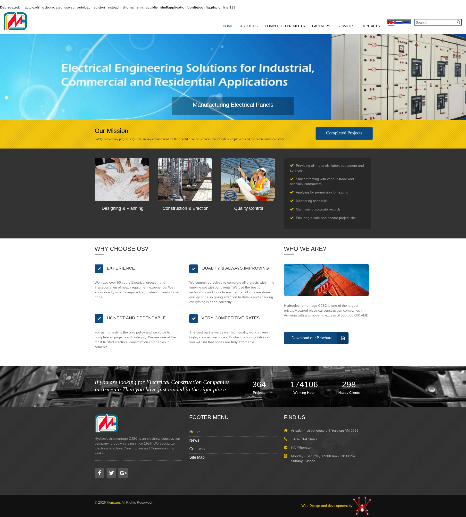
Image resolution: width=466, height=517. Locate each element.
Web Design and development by (327, 506)
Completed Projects (285, 26)
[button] (35, 77)
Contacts (370, 26)
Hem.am (113, 502)
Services (345, 26)
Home (228, 26)
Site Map (197, 457)
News (194, 440)
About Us (249, 26)
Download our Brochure (312, 338)
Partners (321, 26)
